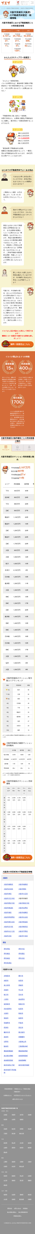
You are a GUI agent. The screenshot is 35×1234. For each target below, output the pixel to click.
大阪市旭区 (8, 912)
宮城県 (29, 1114)
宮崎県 (13, 1199)
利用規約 (25, 1208)
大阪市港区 (8, 894)
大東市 (6, 1013)
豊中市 (20, 976)
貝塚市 (6, 990)
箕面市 (6, 1018)
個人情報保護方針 (23, 1212)
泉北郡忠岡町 (8, 1056)
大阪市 (5, 878)
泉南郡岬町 (22, 1060)
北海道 (5, 1114)
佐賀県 (13, 1194)
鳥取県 (5, 1176)
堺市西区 (21, 953)
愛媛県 (29, 1180)
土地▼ (29, 449)
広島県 (29, 1176)
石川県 (21, 1143)
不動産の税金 (26, 1088)
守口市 (20, 990)
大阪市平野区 (23, 931)
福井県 (29, 1143)
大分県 (5, 1199)
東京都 (13, 1133)
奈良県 (13, 1166)
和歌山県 (21, 1166)
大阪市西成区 (23, 922)
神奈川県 (21, 1133)
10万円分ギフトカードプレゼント (22, 1095)
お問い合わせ (17, 1208)
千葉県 (5, 1133)
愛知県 (5, 1152)
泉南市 (6, 1037)
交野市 (6, 1041)
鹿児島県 (21, 1199)
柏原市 (20, 1018)
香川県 (21, 1180)
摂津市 (6, 1027)
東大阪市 (21, 1032)
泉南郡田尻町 (8, 1060)
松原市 (20, 1009)
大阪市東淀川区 (23, 903)
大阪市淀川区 (8, 926)
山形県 (13, 1119)
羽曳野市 (7, 1023)
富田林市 (7, 1004)
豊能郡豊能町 (8, 1051)
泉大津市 (7, 985)
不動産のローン (18, 1088)
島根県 (13, 1176)
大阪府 (29, 1161)
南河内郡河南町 (23, 1065)
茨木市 (20, 994)
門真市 (20, 1023)
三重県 (5, 1161)
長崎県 (21, 1194)
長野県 (13, 1147)
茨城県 (5, 1129)
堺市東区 (7, 953)
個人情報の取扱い (12, 1212)
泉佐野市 (21, 999)
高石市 (20, 1027)
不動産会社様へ (17, 1216)
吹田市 (20, 980)
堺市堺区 (7, 949)
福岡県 (5, 1194)
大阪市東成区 (8, 908)
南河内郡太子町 (9, 1065)
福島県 (21, 1119)
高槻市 (20, 985)
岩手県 (21, 1114)
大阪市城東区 (23, 912)
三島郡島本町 (23, 1046)
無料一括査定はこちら (20, 344)
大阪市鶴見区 (23, 926)
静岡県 (29, 1147)
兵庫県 (5, 1166)
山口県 (5, 1180)
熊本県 (29, 1194)
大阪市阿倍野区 (9, 917)
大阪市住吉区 (23, 917)
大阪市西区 (22, 889)
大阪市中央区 (23, 936)
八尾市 (6, 999)
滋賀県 (13, 1161)
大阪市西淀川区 (9, 903)
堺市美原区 (8, 963)
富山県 (13, 1143)
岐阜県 (21, 1147)
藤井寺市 (7, 1032)
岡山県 (21, 1176)
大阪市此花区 (8, 889)
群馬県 (21, 1129)
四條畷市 (21, 1037)
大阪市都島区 (8, 884)
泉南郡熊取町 (23, 1056)
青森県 (13, 1114)
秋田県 (5, 1119)
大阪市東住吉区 (9, 922)
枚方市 (6, 994)
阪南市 (6, 1046)
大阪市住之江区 (9, 931)
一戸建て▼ (17, 449)
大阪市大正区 (23, 894)
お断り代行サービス (17, 1099)
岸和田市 (7, 976)
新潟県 (5, 1143)
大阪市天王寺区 (9, 898)
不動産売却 (17, 1091)
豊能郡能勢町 (23, 1051)
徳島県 (13, 1180)
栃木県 (13, 1129)
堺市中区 (21, 949)
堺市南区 (7, 958)
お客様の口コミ (8, 1095)
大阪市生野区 (23, 908)
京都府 (21, 1161)
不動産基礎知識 (8, 1088)
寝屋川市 (21, 1004)
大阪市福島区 (23, 884)
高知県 (5, 1185)
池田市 (6, 980)
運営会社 (9, 1208)
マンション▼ (5, 449)
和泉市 (20, 1013)
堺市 (4, 942)
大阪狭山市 (22, 1041)
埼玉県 (29, 1129)
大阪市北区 (8, 936)
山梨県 (5, 1147)
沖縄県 (29, 1199)
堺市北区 (21, 958)
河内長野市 (8, 1009)
